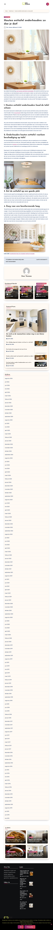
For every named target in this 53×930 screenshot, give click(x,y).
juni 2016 (7, 773)
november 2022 (9, 527)
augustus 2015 (8, 808)
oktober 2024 (8, 451)
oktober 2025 (8, 413)
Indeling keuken (33, 851)
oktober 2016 (8, 759)
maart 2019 (8, 676)
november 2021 (9, 565)
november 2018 (9, 690)
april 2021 (7, 589)
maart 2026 (8, 395)
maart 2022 (8, 551)
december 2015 (9, 794)
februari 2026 (8, 399)
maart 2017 (8, 742)
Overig (23, 291)
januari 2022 (8, 558)
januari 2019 (8, 683)
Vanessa (11, 27)
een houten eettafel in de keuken (25, 91)
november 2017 (9, 724)
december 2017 (9, 721)
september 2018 (9, 697)
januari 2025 (8, 440)
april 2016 (7, 780)
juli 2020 (7, 621)
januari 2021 (8, 600)
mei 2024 (7, 468)
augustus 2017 (8, 731)
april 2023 (7, 510)
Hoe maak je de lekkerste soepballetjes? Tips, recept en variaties (15, 856)
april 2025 (7, 430)
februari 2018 (8, 714)
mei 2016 (7, 776)
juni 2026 (7, 385)
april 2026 (7, 392)
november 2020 (9, 607)
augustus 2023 (9, 499)
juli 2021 (7, 579)
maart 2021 (8, 593)
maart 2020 (8, 634)
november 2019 (9, 648)
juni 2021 (7, 582)
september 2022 (9, 530)
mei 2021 (7, 586)
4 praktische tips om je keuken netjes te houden (22, 253)
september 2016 (9, 762)
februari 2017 (8, 745)
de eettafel (17, 112)
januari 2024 (8, 482)
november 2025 (9, 409)
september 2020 (9, 614)
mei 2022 (7, 544)
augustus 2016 (8, 766)
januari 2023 (8, 520)
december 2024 (9, 444)
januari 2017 (8, 749)
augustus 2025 (9, 420)
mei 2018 (7, 711)
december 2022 (9, 524)
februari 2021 (8, 596)
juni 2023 (7, 503)
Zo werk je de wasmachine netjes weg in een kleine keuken (36, 856)
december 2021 (9, 562)
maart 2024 (8, 475)
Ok (20, 926)
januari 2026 (8, 402)
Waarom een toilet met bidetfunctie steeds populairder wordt (35, 841)
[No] (51, 924)
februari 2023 (8, 517)
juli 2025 (7, 423)
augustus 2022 (9, 534)
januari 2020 (8, 641)
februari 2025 (8, 437)
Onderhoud (7, 17)
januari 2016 (8, 790)
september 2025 (9, 416)
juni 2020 (7, 624)
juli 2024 (7, 461)
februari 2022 (8, 555)
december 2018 (9, 686)
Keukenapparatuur (26, 288)
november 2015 (9, 797)
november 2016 (9, 756)
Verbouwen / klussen (40, 291)
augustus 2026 (9, 378)
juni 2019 (7, 666)
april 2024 (7, 472)
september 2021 (9, 572)
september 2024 (9, 454)
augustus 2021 (8, 575)
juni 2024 (7, 465)
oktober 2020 (8, 610)
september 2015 (9, 804)
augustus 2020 (9, 617)
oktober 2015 (8, 801)
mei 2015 (7, 818)
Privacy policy (30, 926)
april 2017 (7, 738)
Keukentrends (40, 285)
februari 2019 (8, 679)
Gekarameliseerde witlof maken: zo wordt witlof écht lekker (14, 841)
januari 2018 (8, 717)
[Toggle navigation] (5, 4)
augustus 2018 (8, 700)
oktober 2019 (8, 652)
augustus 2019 (8, 659)
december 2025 (9, 406)
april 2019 (7, 672)
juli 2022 (7, 537)
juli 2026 (7, 382)
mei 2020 (7, 627)
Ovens (8, 290)
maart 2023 (8, 513)
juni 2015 (7, 814)
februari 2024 (8, 479)
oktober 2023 (8, 492)
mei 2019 (7, 669)
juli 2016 (7, 769)
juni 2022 (7, 541)
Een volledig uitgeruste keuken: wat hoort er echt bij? (19, 342)
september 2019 (9, 655)
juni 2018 (7, 707)
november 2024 (9, 447)
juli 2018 (7, 704)
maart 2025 (8, 433)
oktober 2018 (8, 693)
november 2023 (9, 489)
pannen (15, 144)
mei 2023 (7, 506)
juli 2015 (7, 811)
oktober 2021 (8, 569)
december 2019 (9, 645)
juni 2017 (7, 735)
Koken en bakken (11, 851)
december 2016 (9, 752)
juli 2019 (7, 662)
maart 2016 (8, 783)
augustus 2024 (9, 458)
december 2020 (9, 603)
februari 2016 (8, 787)
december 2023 (9, 485)
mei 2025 (7, 427)
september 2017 (9, 728)
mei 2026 (7, 388)
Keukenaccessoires (41, 283)
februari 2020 (8, 638)
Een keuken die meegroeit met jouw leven (16, 349)
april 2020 (7, 631)
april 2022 (7, 548)
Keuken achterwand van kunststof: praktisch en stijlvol (19, 356)
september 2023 (9, 496)
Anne (10, 294)
